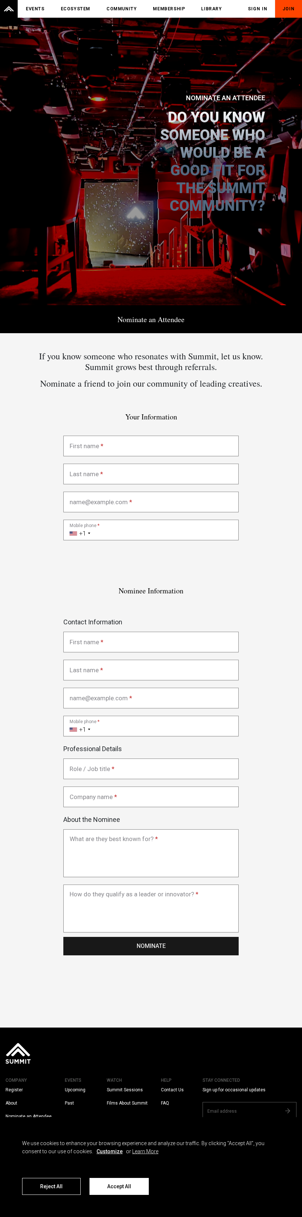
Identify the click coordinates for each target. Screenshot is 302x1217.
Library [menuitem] (211, 8)
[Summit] (9, 9)
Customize (109, 1151)
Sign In (257, 8)
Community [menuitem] (121, 8)
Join (288, 8)
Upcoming (75, 1089)
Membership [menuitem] (169, 8)
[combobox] (78, 530)
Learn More (145, 1151)
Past (69, 1103)
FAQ (165, 1103)
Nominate (151, 945)
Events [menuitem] (35, 8)
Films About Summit (127, 1103)
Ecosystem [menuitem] (75, 8)
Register (14, 1089)
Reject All (51, 1186)
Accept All (119, 1186)
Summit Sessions (125, 1089)
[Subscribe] (287, 1111)
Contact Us (172, 1089)
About (11, 1103)
